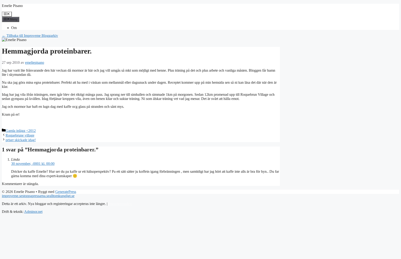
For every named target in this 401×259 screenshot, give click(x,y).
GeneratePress (65, 192)
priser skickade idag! (21, 140)
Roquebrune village (20, 135)
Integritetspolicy (120, 204)
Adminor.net (33, 212)
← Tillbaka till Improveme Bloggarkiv (30, 36)
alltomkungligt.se (61, 196)
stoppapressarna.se (35, 196)
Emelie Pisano (12, 6)
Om (14, 28)
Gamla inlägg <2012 (21, 131)
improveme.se (12, 196)
